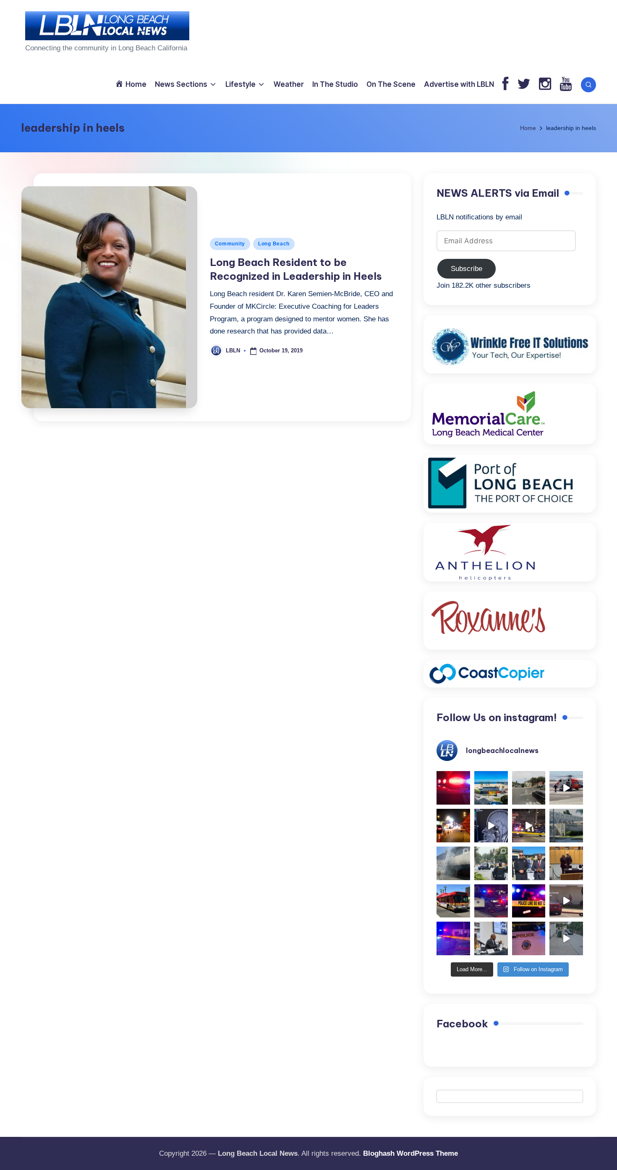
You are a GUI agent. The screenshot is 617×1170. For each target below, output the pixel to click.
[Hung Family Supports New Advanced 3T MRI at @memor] (491, 825)
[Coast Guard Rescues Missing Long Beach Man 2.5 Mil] (566, 788)
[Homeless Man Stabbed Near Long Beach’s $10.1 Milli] (491, 788)
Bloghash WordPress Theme (410, 1153)
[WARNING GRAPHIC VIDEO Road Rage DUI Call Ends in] (566, 901)
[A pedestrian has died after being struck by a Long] (453, 901)
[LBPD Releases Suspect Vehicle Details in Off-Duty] (566, 938)
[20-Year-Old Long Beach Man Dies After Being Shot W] (529, 788)
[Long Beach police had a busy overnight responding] (491, 901)
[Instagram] (545, 84)
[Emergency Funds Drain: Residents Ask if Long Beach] (491, 938)
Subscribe (466, 269)
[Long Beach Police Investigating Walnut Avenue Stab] (529, 901)
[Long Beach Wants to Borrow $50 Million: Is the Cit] (566, 825)
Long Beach (274, 244)
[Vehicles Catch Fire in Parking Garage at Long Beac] (453, 863)
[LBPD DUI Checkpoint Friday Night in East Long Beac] (453, 825)
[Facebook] (505, 84)
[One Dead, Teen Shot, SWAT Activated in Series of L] (453, 938)
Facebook (462, 1023)
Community (230, 244)
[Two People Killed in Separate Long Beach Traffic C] (453, 788)
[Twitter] (524, 84)
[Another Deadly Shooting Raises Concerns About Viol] (529, 863)
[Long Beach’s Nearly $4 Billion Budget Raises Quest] (566, 863)
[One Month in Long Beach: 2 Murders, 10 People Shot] (491, 863)
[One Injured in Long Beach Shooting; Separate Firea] (529, 938)
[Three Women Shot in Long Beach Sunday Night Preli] (529, 825)
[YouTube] (565, 84)
